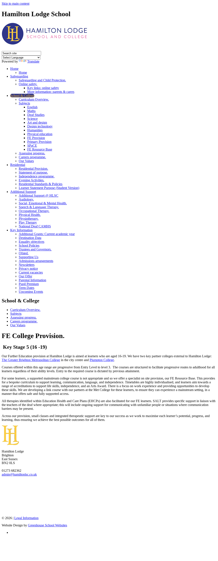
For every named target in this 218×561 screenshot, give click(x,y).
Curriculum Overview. (34, 99)
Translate (33, 61)
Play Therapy (28, 222)
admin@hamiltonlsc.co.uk (19, 474)
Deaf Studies (35, 115)
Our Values (26, 161)
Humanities (35, 130)
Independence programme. (36, 176)
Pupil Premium (29, 284)
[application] (109, 496)
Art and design (37, 122)
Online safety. (28, 84)
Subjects (24, 103)
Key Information (21, 230)
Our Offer (25, 276)
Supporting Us (28, 257)
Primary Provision (39, 142)
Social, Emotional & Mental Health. (43, 203)
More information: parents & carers (50, 92)
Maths (31, 111)
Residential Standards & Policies (40, 184)
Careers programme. (32, 157)
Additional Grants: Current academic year (47, 234)
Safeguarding (19, 76)
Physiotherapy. (29, 218)
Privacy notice (28, 268)
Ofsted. (24, 253)
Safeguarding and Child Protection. (42, 80)
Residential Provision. (33, 168)
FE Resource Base (39, 149)
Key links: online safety (43, 88)
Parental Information (32, 280)
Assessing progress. (32, 153)
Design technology (40, 126)
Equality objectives (31, 241)
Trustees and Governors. (35, 249)
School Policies (29, 245)
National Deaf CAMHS (35, 226)
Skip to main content (15, 3)
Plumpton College (102, 360)
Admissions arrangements (36, 261)
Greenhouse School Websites (47, 525)
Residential (17, 165)
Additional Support (23, 191)
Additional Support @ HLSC (38, 195)
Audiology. (26, 199)
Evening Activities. (31, 180)
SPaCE (32, 145)
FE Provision (36, 138)
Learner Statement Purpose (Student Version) (49, 188)
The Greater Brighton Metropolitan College (31, 360)
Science (32, 118)
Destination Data (30, 238)
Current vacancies (31, 272)
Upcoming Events (31, 291)
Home (14, 68)
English (32, 107)
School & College (22, 95)
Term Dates (26, 288)
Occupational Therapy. (34, 211)
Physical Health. (30, 215)
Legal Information (26, 518)
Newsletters (26, 265)
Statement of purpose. (33, 172)
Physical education (39, 134)
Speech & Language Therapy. (39, 207)
